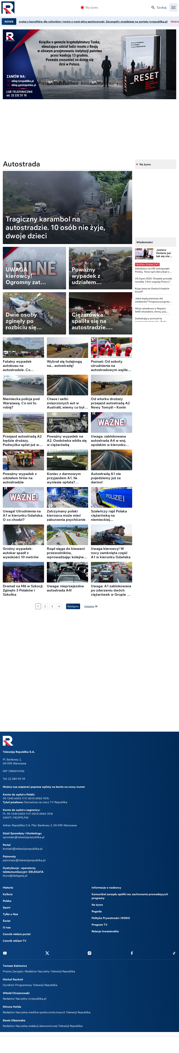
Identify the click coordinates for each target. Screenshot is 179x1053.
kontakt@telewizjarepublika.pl (22, 848)
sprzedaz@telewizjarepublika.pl (23, 837)
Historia (8, 887)
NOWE (9, 21)
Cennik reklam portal (16, 934)
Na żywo (91, 7)
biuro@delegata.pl (15, 875)
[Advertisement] (89, 1045)
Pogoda (97, 911)
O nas (6, 927)
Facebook (132, 953)
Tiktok (174, 953)
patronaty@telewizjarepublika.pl (24, 860)
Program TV (100, 924)
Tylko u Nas (10, 914)
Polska (7, 901)
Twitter (47, 953)
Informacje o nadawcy (106, 887)
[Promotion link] (89, 64)
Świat (6, 920)
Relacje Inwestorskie (105, 931)
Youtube (5, 953)
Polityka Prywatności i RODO (111, 918)
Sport (6, 907)
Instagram (89, 953)
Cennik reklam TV (14, 940)
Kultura (8, 894)
